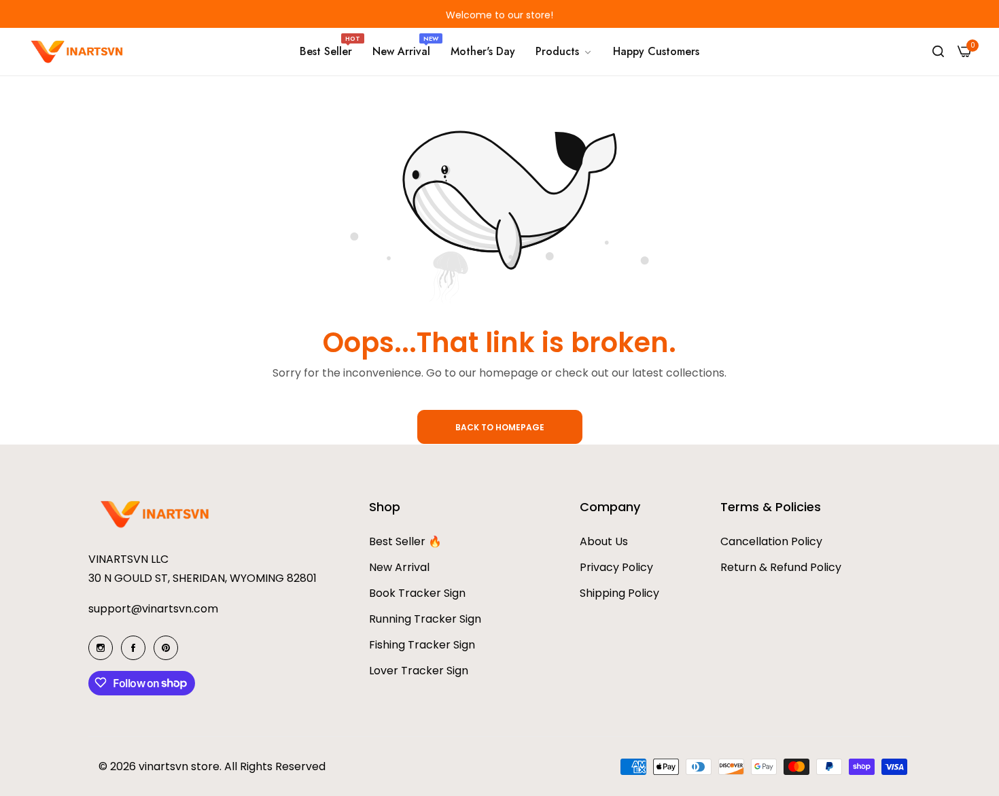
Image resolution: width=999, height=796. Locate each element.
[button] (241, 13)
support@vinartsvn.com (153, 608)
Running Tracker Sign (425, 618)
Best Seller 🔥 (405, 541)
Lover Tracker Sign (418, 670)
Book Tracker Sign (417, 592)
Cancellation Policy (771, 541)
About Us (604, 541)
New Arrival (399, 566)
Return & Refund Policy (780, 566)
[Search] (938, 51)
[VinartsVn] (78, 52)
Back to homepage (499, 427)
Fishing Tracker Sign (422, 644)
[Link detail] (100, 648)
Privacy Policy (616, 566)
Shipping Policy (619, 592)
